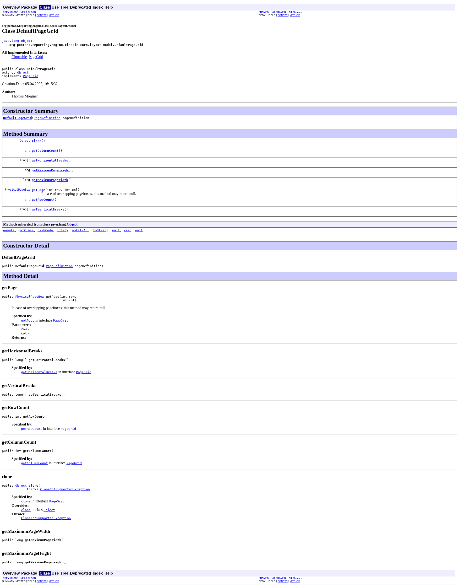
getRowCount (42, 199)
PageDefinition (47, 118)
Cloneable (19, 57)
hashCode (45, 230)
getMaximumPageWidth (50, 180)
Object (23, 72)
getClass (26, 230)
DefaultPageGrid (17, 118)
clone (36, 141)
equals (9, 230)
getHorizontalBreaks (50, 160)
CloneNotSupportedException (65, 489)
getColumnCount (45, 150)
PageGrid (36, 57)
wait (116, 230)
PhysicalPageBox (17, 189)
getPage (38, 190)
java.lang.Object (17, 41)
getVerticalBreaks (48, 209)
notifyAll (80, 230)
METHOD (54, 15)
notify (62, 230)
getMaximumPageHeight (51, 170)
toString (100, 230)
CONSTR (42, 15)
